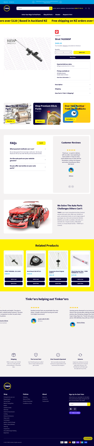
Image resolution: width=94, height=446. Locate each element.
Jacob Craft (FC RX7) (30, 319)
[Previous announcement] (33, 2)
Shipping (65, 46)
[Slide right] (72, 186)
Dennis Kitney (67, 323)
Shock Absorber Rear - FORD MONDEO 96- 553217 (79, 272)
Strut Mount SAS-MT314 (34, 271)
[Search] (50, 8)
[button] (48, 14)
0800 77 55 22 (79, 8)
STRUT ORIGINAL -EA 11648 (13, 271)
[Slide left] (70, 186)
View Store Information (63, 77)
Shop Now (9, 121)
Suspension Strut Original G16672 (56, 272)
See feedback (69, 119)
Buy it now (72, 57)
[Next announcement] (60, 2)
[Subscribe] (88, 404)
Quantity (57, 49)
